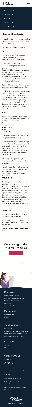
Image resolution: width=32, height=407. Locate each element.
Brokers (6, 317)
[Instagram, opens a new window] (5, 363)
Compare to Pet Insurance (11, 300)
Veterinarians (8, 320)
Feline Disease (8, 14)
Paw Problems (8, 328)
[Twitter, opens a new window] (12, 363)
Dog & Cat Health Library (11, 295)
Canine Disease (8, 10)
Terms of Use (7, 374)
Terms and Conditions (20, 371)
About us (6, 345)
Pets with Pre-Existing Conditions (14, 298)
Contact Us (7, 359)
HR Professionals (9, 314)
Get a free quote (16, 253)
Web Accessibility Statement (12, 378)
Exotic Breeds (8, 26)
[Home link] (16, 399)
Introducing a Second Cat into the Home (16, 331)
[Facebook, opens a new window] (8, 363)
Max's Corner (8, 303)
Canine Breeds (8, 18)
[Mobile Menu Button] (28, 3)
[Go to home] (7, 3)
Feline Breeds (8, 22)
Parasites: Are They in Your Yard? (13, 336)
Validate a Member (9, 306)
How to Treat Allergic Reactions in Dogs (15, 333)
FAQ (5, 347)
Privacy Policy (8, 371)
